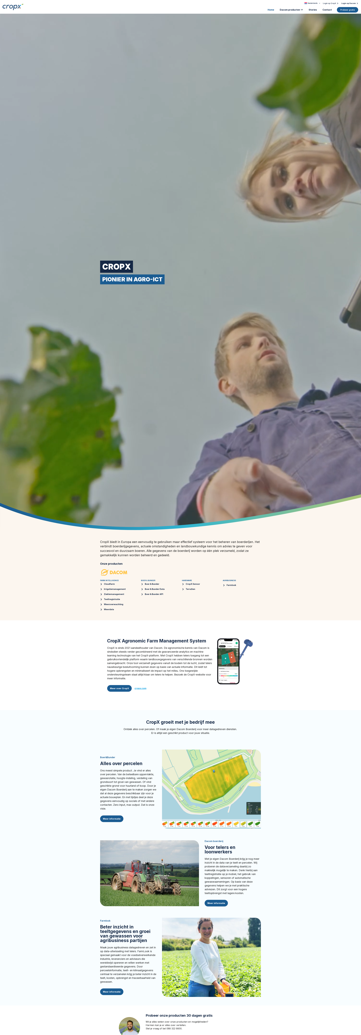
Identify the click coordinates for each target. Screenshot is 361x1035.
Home (271, 9)
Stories (313, 9)
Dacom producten (290, 9)
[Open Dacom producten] (302, 9)
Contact (327, 9)
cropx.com (140, 688)
